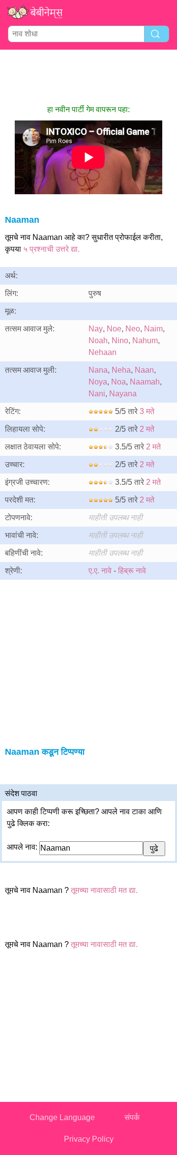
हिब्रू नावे (132, 570)
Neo (132, 329)
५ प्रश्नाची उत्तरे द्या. (51, 249)
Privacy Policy (89, 1139)
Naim (153, 329)
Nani (96, 393)
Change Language (62, 1117)
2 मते (147, 429)
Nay (95, 329)
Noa (118, 382)
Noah (98, 340)
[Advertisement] (88, 77)
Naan (144, 370)
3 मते (147, 411)
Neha (121, 370)
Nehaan (102, 352)
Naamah (145, 382)
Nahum (145, 340)
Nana (98, 370)
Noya (97, 382)
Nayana (123, 393)
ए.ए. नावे (100, 570)
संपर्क (132, 1117)
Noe (114, 329)
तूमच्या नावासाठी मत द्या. (104, 890)
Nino (120, 340)
